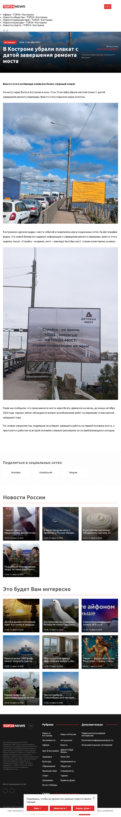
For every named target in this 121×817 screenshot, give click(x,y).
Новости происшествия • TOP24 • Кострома (27, 20)
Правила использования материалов (93, 734)
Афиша (45, 745)
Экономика (47, 780)
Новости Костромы (47, 734)
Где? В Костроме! (50, 751)
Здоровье (47, 757)
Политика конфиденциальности (97, 740)
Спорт (45, 775)
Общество (65, 766)
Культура (46, 761)
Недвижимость (68, 761)
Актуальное (66, 740)
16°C (107, 6)
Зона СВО (65, 757)
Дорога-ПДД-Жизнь (67, 751)
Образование (48, 766)
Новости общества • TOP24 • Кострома (25, 17)
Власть (64, 745)
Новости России (68, 734)
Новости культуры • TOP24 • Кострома (25, 22)
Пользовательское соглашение (97, 745)
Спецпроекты (67, 771)
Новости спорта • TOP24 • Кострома (23, 25)
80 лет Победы (49, 785)
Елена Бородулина (107, 49)
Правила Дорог (67, 780)
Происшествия (49, 771)
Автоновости (48, 740)
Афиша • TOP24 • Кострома (18, 14)
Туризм (64, 775)
